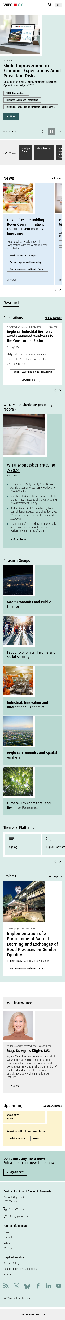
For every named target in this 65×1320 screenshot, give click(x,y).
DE (58, 4)
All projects (55, 876)
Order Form (19, 539)
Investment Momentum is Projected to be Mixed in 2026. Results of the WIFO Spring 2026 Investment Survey (33, 499)
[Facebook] (38, 1286)
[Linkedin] (48, 1286)
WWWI (36, 1138)
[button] (4, 131)
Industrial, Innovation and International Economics (30, 106)
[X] (16, 1286)
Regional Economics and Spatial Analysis (32, 371)
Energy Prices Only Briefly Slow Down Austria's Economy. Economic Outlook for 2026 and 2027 (33, 487)
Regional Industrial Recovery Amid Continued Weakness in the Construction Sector (30, 336)
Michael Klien (41, 359)
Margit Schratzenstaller (37, 961)
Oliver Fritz (12, 359)
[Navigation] (48, 5)
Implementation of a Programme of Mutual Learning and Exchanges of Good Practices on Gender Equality (32, 944)
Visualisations (44, 148)
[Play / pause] (51, 131)
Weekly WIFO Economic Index (27, 1131)
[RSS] (6, 1286)
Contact (7, 1237)
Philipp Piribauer (15, 354)
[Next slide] (60, 131)
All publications (53, 317)
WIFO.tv (7, 1248)
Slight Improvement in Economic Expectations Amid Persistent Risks (32, 70)
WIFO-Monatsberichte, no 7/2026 (31, 467)
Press (6, 1231)
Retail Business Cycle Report (23, 255)
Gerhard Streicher (16, 364)
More (12, 116)
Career (7, 1242)
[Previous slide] (42, 131)
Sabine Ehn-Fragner (36, 354)
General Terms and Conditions (20, 1269)
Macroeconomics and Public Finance (27, 269)
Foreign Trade (26, 150)
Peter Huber (26, 359)
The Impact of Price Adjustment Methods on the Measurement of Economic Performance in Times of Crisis (33, 527)
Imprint (7, 1274)
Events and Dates (52, 1106)
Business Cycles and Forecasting (22, 99)
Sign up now (17, 1172)
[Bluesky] (27, 1286)
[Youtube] (58, 1286)
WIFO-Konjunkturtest (16, 93)
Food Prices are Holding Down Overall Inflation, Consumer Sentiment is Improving (25, 227)
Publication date (17, 1138)
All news (57, 178)
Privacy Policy (11, 1263)
